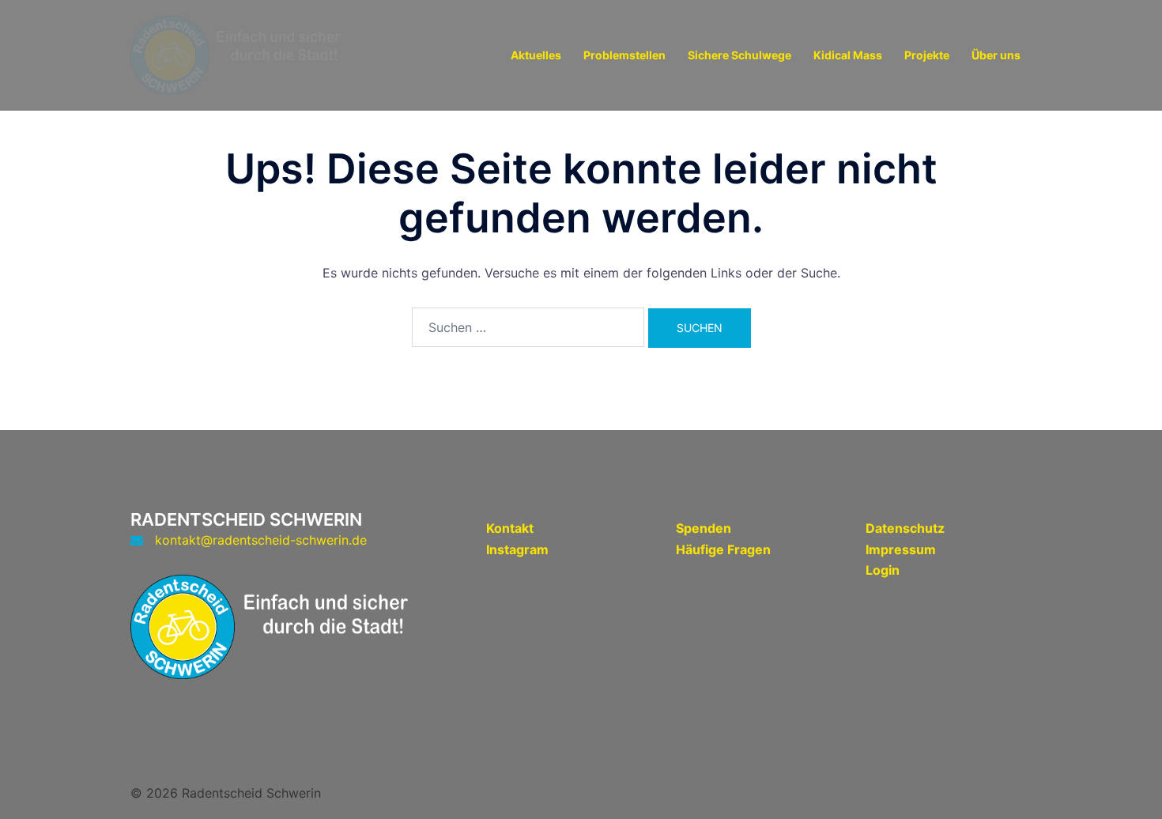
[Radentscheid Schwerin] (249, 54)
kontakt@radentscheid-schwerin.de (261, 540)
